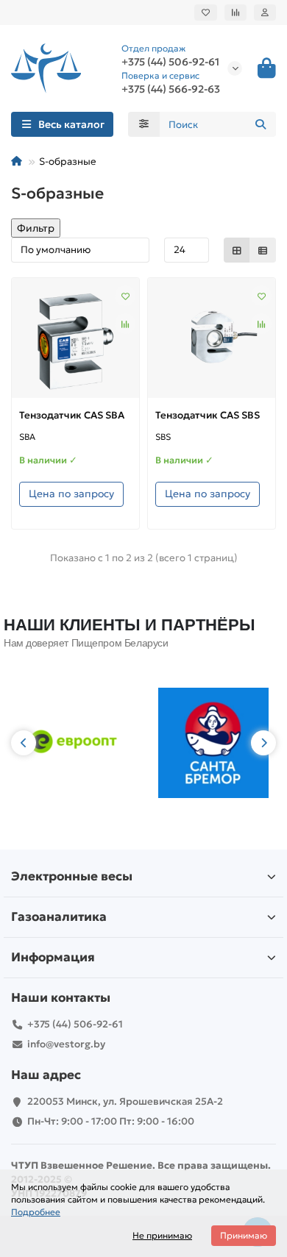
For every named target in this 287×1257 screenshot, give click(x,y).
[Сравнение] (235, 12)
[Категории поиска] (144, 124)
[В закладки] (125, 295)
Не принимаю (162, 1235)
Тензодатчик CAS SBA (71, 415)
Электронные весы (71, 876)
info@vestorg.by (66, 1044)
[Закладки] (205, 12)
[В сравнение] (125, 323)
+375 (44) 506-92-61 (75, 1024)
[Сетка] (237, 250)
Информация (53, 957)
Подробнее (35, 1211)
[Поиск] (260, 124)
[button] (23, 742)
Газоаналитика (59, 917)
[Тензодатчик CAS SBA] (75, 341)
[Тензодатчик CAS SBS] (211, 341)
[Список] (262, 250)
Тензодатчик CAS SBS (207, 415)
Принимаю (243, 1235)
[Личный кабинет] (265, 12)
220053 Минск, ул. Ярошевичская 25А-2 (125, 1101)
